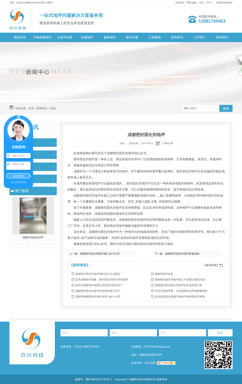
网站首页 (20, 37)
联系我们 (222, 37)
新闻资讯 (177, 37)
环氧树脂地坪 (42, 37)
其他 (53, 108)
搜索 (226, 108)
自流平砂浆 (64, 37)
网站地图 (191, 2)
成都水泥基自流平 (33, 237)
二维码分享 (167, 143)
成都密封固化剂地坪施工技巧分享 (100, 253)
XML (201, 2)
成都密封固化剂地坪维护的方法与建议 (97, 273)
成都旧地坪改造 (164, 273)
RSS (209, 2)
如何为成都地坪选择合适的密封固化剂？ (99, 285)
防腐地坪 (87, 37)
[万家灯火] (166, 362)
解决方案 (132, 37)
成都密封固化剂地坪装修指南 (182, 253)
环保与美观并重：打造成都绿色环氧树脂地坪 (181, 290)
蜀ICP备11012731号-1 (98, 379)
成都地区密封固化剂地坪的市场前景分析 (178, 285)
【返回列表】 (211, 265)
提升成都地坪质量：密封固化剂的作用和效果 (101, 279)
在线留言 (179, 2)
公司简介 (200, 37)
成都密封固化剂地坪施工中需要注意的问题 (180, 279)
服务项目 (110, 37)
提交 (220, 332)
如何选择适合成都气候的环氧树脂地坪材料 (180, 296)
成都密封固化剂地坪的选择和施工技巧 (97, 290)
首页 (31, 108)
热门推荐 (22, 191)
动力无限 (150, 362)
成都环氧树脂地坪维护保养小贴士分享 (97, 296)
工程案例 (155, 37)
